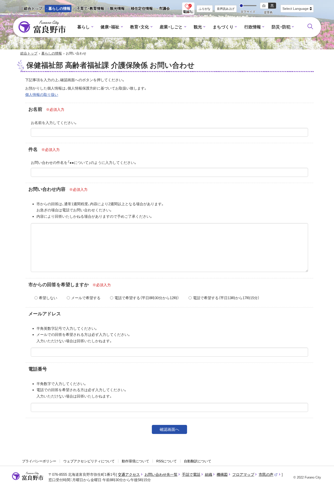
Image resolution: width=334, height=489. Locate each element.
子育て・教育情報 (90, 8)
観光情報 (115, 9)
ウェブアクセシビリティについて (89, 461)
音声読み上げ (225, 9)
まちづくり (223, 27)
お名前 (35, 109)
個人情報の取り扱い (41, 94)
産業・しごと (171, 27)
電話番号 (37, 369)
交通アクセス (129, 474)
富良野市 (28, 476)
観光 (198, 27)
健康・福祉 (109, 27)
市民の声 (268, 474)
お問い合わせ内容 (47, 189)
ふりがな (205, 9)
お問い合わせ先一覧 (161, 474)
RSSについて (166, 461)
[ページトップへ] (323, 479)
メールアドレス (44, 313)
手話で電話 (191, 474)
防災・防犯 (281, 27)
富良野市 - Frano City (42, 27)
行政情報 (252, 27)
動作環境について (135, 461)
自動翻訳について (197, 461)
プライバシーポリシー (39, 461)
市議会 (164, 8)
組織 (208, 474)
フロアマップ (243, 474)
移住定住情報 (140, 9)
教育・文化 (139, 27)
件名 (33, 149)
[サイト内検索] (310, 26)
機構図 (222, 474)
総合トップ (33, 8)
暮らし (83, 27)
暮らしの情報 (59, 8)
